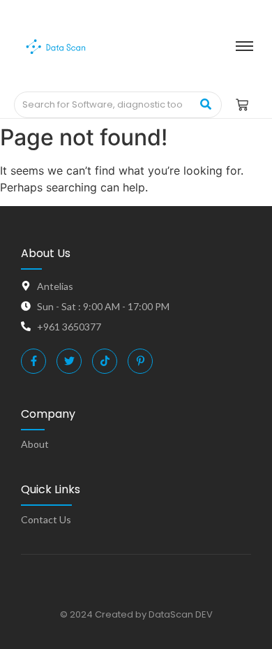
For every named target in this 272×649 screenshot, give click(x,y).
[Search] (206, 105)
